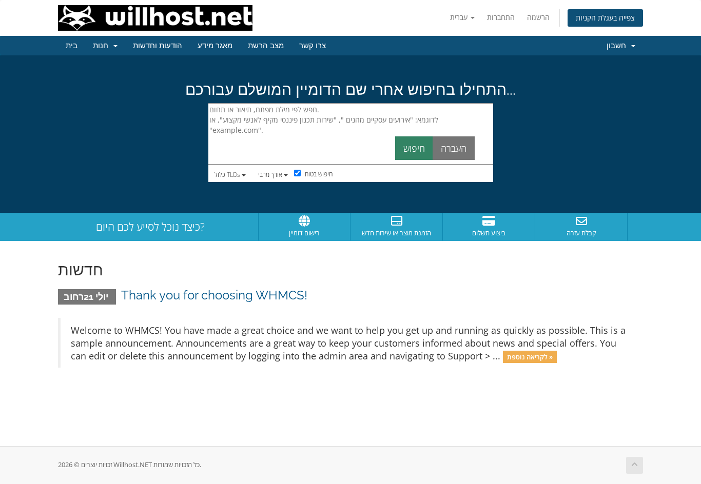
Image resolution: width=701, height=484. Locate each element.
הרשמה (538, 17)
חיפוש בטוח (318, 174)
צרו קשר (312, 45)
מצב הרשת (266, 45)
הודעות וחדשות (157, 45)
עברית (460, 17)
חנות (102, 45)
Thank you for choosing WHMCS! (214, 295)
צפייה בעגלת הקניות (605, 18)
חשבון (618, 45)
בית (71, 45)
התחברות (501, 17)
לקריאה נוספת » (530, 356)
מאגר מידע (215, 45)
